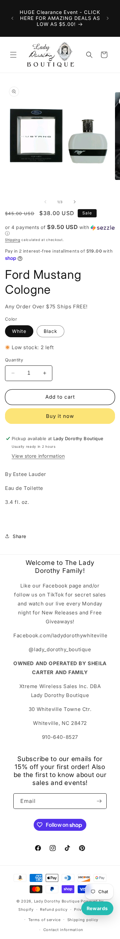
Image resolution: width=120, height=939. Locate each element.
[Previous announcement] (12, 18)
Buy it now (60, 416)
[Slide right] (74, 202)
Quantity (14, 359)
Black (50, 331)
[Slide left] (45, 202)
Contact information (63, 929)
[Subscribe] (99, 801)
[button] (13, 54)
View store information (38, 456)
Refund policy (53, 909)
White (19, 331)
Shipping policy (83, 919)
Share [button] (19, 536)
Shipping (12, 240)
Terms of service (44, 919)
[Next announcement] (107, 18)
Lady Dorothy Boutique (57, 901)
